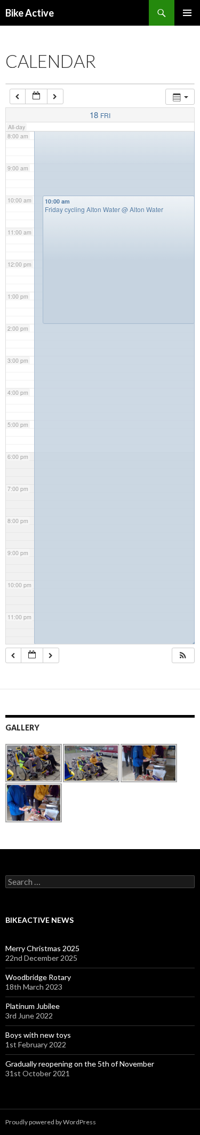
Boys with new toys (38, 1034)
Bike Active (29, 13)
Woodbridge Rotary (38, 977)
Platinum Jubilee (32, 1005)
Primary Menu (187, 13)
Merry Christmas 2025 (42, 948)
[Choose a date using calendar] (36, 96)
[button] (183, 655)
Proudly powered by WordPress (50, 1122)
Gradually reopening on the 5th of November (79, 1063)
